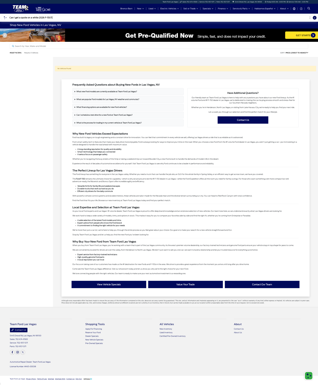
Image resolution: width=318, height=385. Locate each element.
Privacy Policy (31, 379)
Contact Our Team (262, 284)
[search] (309, 8)
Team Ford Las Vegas (17, 379)
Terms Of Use (42, 379)
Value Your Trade (185, 284)
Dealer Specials (92, 336)
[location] (233, 2)
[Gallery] (159, 35)
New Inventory (166, 329)
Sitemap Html (60, 379)
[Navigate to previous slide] (2, 35)
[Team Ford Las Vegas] (20, 8)
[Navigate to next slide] (316, 35)
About (238, 324)
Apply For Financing (93, 329)
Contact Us (243, 120)
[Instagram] (17, 352)
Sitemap (51, 379)
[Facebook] (12, 352)
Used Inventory (166, 333)
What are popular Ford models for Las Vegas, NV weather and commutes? (107, 99)
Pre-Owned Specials (94, 343)
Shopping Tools (95, 324)
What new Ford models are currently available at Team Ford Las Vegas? (106, 92)
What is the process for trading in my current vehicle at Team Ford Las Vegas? (109, 123)
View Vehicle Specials (109, 284)
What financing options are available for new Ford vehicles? (101, 107)
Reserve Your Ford (93, 333)
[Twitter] (22, 352)
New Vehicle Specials (94, 340)
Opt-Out (79, 379)
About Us (238, 333)
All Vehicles (167, 324)
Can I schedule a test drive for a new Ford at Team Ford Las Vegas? (104, 115)
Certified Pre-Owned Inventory (172, 336)
